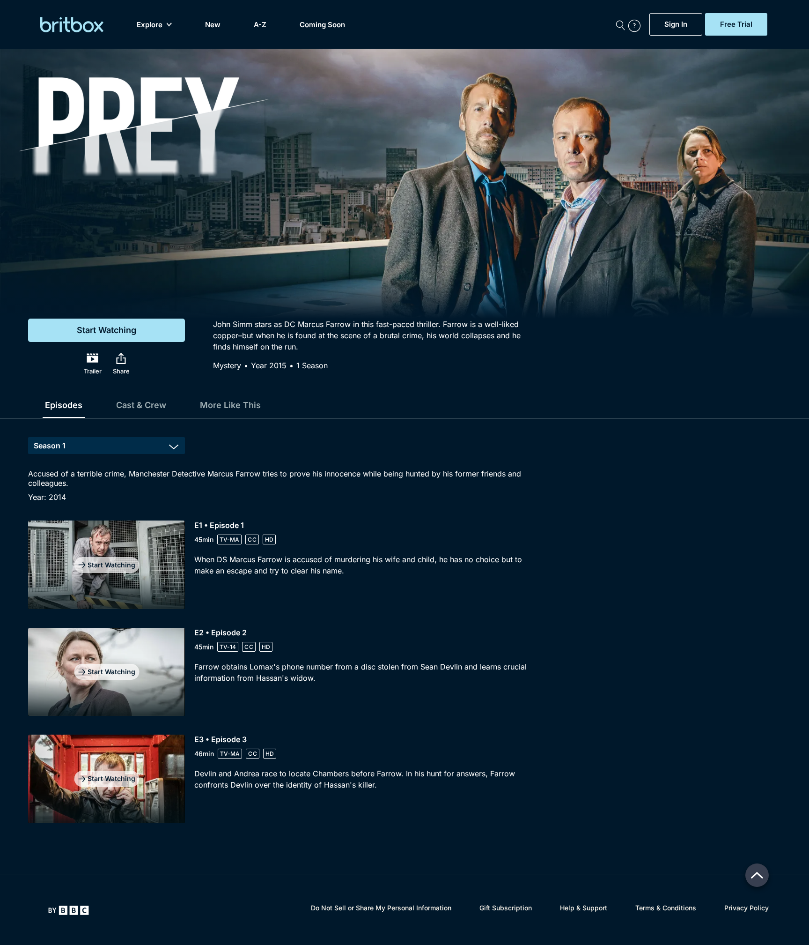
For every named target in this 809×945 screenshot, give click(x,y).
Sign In (675, 24)
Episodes (63, 405)
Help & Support (583, 908)
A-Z (260, 24)
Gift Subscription (505, 908)
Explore (149, 24)
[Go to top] (757, 875)
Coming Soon (322, 24)
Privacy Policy (746, 908)
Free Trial (736, 24)
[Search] (620, 24)
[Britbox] (71, 24)
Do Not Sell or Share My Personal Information (381, 908)
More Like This (230, 405)
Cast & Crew (141, 405)
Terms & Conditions (665, 908)
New (213, 24)
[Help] (636, 24)
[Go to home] (68, 910)
